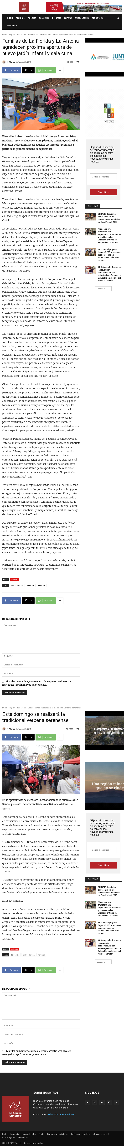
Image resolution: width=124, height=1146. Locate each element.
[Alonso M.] (4, 62)
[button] (118, 18)
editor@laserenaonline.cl (61, 1114)
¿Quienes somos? (101, 1134)
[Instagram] (94, 1102)
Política (32, 18)
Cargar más (102, 288)
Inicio (10, 18)
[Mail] (102, 1102)
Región (19, 18)
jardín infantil (17, 585)
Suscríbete (12, 25)
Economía (14, 1134)
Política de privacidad (80, 1134)
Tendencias (97, 18)
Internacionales (29, 1134)
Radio (41, 1134)
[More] (60, 70)
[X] (116, 1102)
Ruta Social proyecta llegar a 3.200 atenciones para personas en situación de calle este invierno (109, 254)
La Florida (30, 585)
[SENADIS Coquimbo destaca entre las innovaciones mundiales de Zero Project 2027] (90, 216)
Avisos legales (82, 18)
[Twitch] (109, 1102)
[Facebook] (87, 1102)
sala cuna (41, 585)
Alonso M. (13, 62)
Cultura (68, 18)
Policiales (44, 18)
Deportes (56, 18)
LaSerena (21, 34)
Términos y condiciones (57, 1134)
